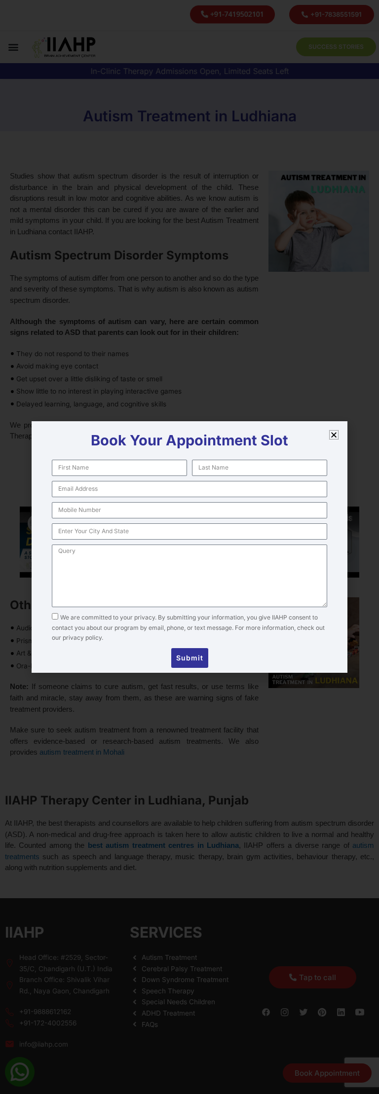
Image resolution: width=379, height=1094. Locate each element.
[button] (334, 434)
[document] (189, 547)
